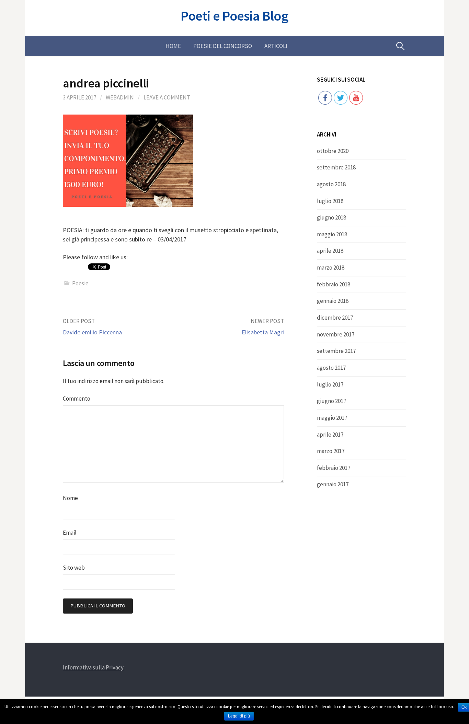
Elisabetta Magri (263, 332)
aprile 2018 (330, 250)
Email (70, 532)
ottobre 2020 (332, 151)
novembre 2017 (335, 334)
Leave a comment (167, 97)
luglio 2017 (330, 384)
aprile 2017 (330, 434)
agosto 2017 (331, 367)
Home (173, 46)
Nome (70, 498)
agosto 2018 (331, 184)
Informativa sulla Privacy (93, 667)
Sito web (74, 567)
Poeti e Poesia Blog (234, 15)
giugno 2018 (331, 217)
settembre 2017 (336, 351)
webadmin (120, 97)
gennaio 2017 (332, 484)
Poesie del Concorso (222, 46)
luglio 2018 (330, 201)
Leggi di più (239, 716)
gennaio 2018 (332, 301)
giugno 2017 (331, 401)
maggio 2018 (332, 234)
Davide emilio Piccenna (92, 332)
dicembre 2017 (335, 317)
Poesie (80, 283)
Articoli (275, 46)
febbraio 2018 (333, 284)
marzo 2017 (330, 451)
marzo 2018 (330, 267)
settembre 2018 (336, 167)
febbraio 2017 (333, 468)
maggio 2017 (332, 418)
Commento (76, 398)
